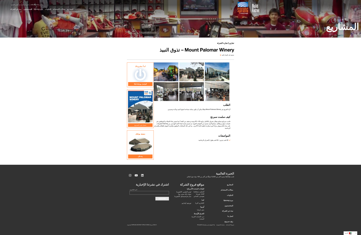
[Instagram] (130, 175)
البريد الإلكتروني (133, 189)
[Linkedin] (142, 175)
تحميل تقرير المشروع (140, 125)
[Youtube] (136, 175)
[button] (59, 9)
